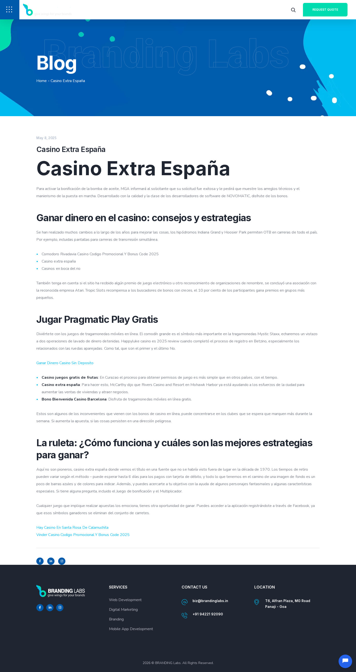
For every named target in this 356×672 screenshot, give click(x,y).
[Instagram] (61, 561)
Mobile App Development (131, 629)
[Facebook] (40, 561)
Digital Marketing (123, 609)
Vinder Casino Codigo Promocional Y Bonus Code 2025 (83, 534)
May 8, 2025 (46, 138)
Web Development (125, 600)
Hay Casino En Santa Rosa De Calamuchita (72, 527)
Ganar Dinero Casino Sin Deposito (64, 363)
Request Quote (325, 9)
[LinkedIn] (50, 561)
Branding (116, 619)
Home (41, 80)
